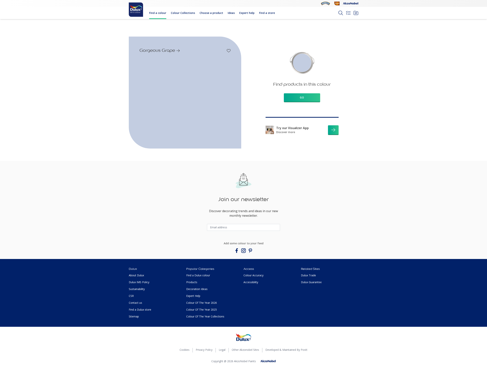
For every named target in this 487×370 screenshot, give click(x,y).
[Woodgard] (337, 3)
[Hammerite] (325, 3)
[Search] (340, 13)
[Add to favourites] (229, 51)
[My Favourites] (356, 13)
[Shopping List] (348, 13)
